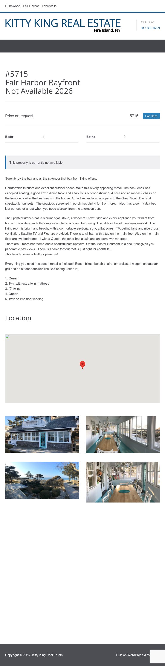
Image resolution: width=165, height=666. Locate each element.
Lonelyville (49, 5)
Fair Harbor (31, 5)
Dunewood (12, 5)
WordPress (135, 654)
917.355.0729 (150, 28)
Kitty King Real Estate (47, 654)
